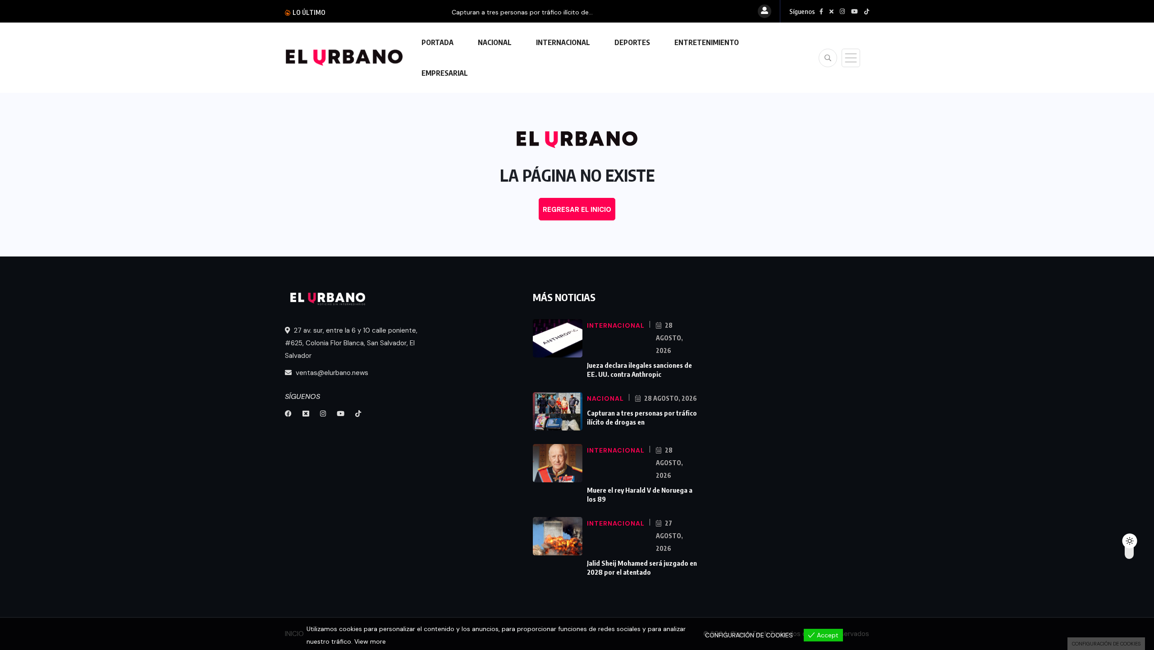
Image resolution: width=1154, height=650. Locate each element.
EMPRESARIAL (444, 73)
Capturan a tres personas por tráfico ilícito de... (409, 12)
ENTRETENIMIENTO (706, 42)
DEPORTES (632, 42)
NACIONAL (495, 42)
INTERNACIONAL (563, 42)
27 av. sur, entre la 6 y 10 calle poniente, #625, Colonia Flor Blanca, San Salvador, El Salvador (351, 343)
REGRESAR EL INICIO (577, 209)
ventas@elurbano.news (331, 372)
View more (370, 641)
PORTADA (437, 42)
